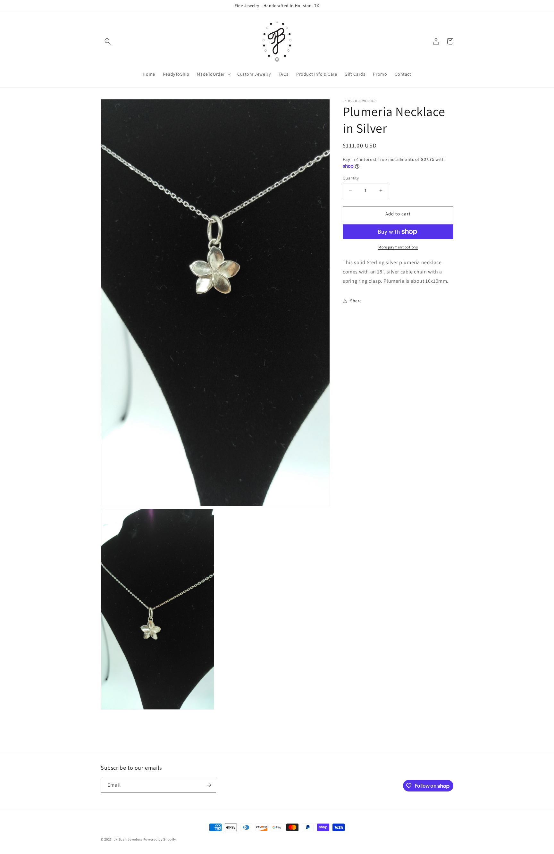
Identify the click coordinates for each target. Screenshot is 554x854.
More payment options (398, 247)
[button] (108, 41)
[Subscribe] (209, 785)
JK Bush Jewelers (128, 839)
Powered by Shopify (159, 839)
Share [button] (356, 301)
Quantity (351, 178)
